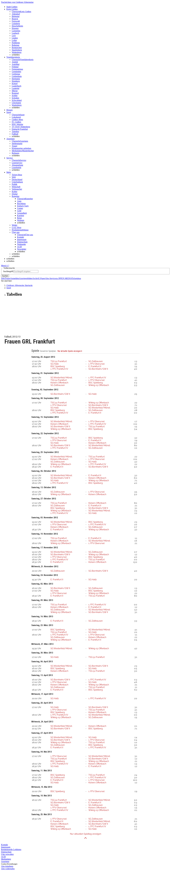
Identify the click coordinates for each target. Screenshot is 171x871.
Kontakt (20, 237)
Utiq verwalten (7, 854)
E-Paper (41, 278)
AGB (19, 247)
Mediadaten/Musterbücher (23, 151)
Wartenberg (17, 105)
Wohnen (20, 220)
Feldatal (15, 67)
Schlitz (15, 95)
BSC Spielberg (57, 366)
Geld (19, 211)
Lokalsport (16, 117)
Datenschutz (22, 242)
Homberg (16, 81)
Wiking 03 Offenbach (98, 385)
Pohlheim (16, 43)
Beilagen (15, 153)
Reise (19, 218)
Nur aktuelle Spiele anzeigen (69, 351)
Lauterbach (16, 86)
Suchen (5, 276)
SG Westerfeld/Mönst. (61, 377)
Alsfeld (15, 62)
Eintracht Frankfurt (20, 129)
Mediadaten (6, 859)
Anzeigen (5, 861)
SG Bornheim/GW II (98, 369)
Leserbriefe (16, 167)
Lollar (14, 40)
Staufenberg (17, 50)
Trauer (14, 146)
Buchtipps (21, 203)
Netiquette (21, 244)
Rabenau (15, 45)
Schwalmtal (17, 100)
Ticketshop (76, 278)
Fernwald (16, 21)
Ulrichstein (16, 103)
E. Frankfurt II (94, 366)
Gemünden (16, 71)
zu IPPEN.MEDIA (64, 278)
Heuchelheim (17, 26)
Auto (19, 201)
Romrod (15, 93)
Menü (3, 265)
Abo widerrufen (8, 869)
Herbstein (16, 79)
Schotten (15, 98)
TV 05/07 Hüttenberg (21, 127)
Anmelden (14, 278)
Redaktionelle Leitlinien (11, 849)
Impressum (21, 239)
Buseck (15, 19)
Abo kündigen (7, 866)
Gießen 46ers (17, 119)
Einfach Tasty (23, 206)
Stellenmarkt (17, 143)
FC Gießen (16, 122)
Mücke (15, 91)
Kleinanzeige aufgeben (21, 148)
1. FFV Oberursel (96, 364)
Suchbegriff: (8, 271)
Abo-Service (50, 278)
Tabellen (15, 131)
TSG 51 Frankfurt (58, 361)
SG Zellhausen (95, 361)
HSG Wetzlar (17, 124)
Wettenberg (16, 52)
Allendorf (16, 14)
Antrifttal (15, 64)
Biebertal (15, 16)
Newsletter (21, 249)
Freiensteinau (17, 69)
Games (20, 208)
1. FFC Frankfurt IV (59, 369)
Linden (15, 38)
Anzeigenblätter (25, 278)
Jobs (3, 278)
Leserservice (17, 163)
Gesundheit (22, 213)
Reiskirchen (17, 47)
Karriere (20, 215)
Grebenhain (17, 76)
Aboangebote (17, 165)
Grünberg (16, 23)
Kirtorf (15, 83)
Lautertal (15, 88)
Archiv (35, 278)
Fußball (15, 134)
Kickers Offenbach (59, 382)
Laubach (15, 33)
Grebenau (16, 74)
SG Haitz (54, 364)
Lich (14, 35)
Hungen (15, 28)
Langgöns (16, 31)
